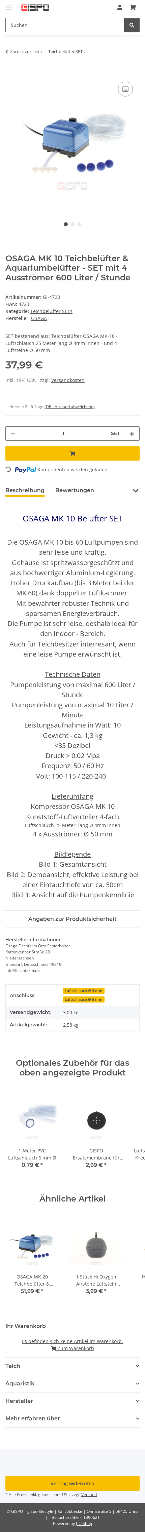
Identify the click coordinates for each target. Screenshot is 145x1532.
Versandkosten (68, 380)
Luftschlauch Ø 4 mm (84, 990)
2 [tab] (72, 224)
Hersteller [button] (19, 1401)
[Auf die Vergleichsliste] (125, 89)
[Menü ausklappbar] (8, 4)
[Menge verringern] (13, 433)
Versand (89, 1494)
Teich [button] (12, 1366)
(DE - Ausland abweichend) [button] (70, 406)
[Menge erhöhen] (131, 433)
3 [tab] (79, 224)
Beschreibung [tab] (25, 490)
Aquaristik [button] (19, 1383)
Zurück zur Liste (26, 51)
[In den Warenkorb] (10, 72)
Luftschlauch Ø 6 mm (84, 999)
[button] (120, 7)
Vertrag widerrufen (72, 1483)
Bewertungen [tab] (74, 490)
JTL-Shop (84, 1523)
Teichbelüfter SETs (51, 311)
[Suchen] (132, 25)
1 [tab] (66, 224)
